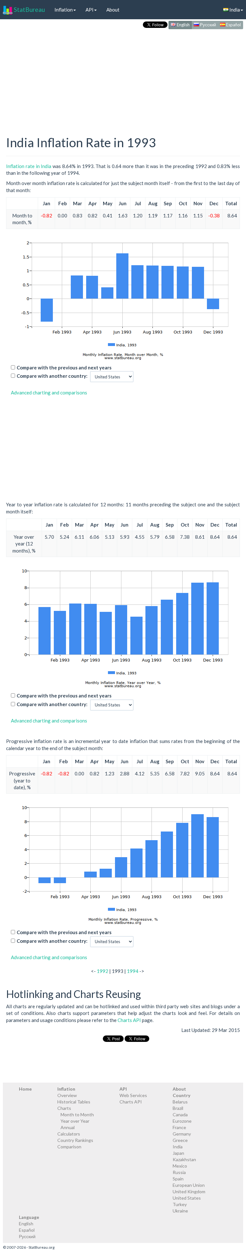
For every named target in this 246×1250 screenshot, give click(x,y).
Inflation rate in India (28, 166)
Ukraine (180, 1210)
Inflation (63, 10)
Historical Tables (73, 1101)
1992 (102, 971)
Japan (178, 1153)
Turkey (180, 1204)
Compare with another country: (52, 376)
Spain (178, 1178)
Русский (207, 24)
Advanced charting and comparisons (49, 392)
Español (233, 24)
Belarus (180, 1101)
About (112, 10)
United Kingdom (189, 1191)
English (183, 24)
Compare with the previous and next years (64, 367)
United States (187, 1198)
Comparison (69, 1146)
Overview (67, 1095)
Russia (179, 1172)
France (179, 1127)
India (178, 1146)
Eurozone (182, 1121)
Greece (180, 1140)
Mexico (180, 1166)
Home (25, 1089)
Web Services (133, 1095)
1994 (132, 971)
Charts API (129, 1020)
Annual (68, 1127)
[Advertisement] (123, 76)
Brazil (178, 1108)
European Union (189, 1185)
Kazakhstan (184, 1159)
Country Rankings (75, 1140)
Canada (180, 1114)
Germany (182, 1133)
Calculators (68, 1133)
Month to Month (77, 1114)
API (90, 10)
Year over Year (75, 1121)
